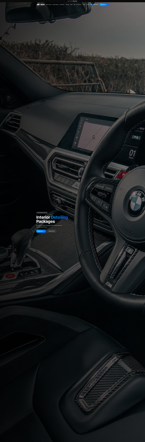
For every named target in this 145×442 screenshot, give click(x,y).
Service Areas (78, 4)
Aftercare (67, 4)
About (84, 4)
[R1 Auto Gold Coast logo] (40, 4)
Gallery (71, 4)
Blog (74, 4)
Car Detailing (61, 4)
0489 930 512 (52, 231)
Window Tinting (49, 4)
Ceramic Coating (55, 4)
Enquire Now (104, 4)
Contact (87, 4)
